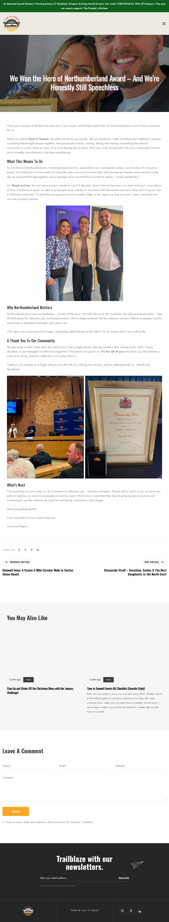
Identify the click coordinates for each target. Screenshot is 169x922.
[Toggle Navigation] (139, 23)
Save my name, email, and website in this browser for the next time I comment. (49, 822)
